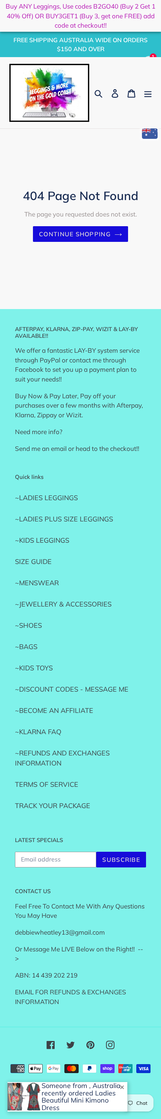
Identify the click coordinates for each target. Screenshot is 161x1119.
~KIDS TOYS (34, 668)
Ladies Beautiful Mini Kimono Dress (79, 1100)
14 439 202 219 (55, 975)
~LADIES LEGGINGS (46, 497)
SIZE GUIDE (33, 561)
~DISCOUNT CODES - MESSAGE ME (71, 689)
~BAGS (26, 646)
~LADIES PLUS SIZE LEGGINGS (64, 519)
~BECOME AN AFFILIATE (54, 710)
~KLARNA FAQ (38, 731)
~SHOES (28, 625)
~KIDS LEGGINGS (42, 540)
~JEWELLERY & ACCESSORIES (63, 604)
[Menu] (148, 93)
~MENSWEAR (37, 583)
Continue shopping (75, 234)
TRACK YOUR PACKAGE (52, 805)
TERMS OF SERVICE (46, 784)
